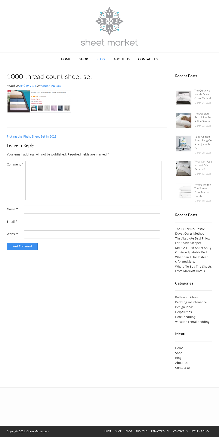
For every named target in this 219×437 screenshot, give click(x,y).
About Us (122, 59)
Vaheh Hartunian (50, 85)
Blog (100, 59)
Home (66, 59)
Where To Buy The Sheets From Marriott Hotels (202, 190)
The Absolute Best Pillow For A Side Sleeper (203, 117)
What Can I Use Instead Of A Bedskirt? (203, 165)
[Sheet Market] (109, 26)
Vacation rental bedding (192, 322)
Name (12, 209)
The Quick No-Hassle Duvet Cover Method (202, 94)
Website (12, 234)
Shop (83, 59)
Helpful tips (183, 312)
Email (12, 221)
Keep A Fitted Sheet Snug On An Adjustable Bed (203, 142)
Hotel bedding (185, 317)
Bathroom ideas (186, 297)
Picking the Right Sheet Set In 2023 (31, 136)
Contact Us (148, 59)
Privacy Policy (160, 431)
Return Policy (200, 431)
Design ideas (184, 307)
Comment (15, 164)
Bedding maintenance (191, 302)
